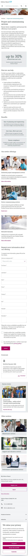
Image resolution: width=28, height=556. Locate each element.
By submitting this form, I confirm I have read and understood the (15, 342)
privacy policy (17, 343)
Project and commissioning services (15, 18)
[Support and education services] (25, 447)
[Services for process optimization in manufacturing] (25, 465)
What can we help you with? (7, 258)
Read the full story (7, 409)
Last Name (3, 272)
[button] (14, 485)
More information (6, 181)
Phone (3, 287)
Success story (6, 399)
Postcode (3, 308)
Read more (4, 211)
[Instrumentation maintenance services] (25, 429)
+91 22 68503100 (8, 504)
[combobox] (14, 261)
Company (3, 294)
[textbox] (13, 261)
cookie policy (20, 540)
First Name (3, 265)
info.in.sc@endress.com (9, 508)
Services (3, 18)
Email (2, 279)
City (2, 301)
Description (4, 315)
